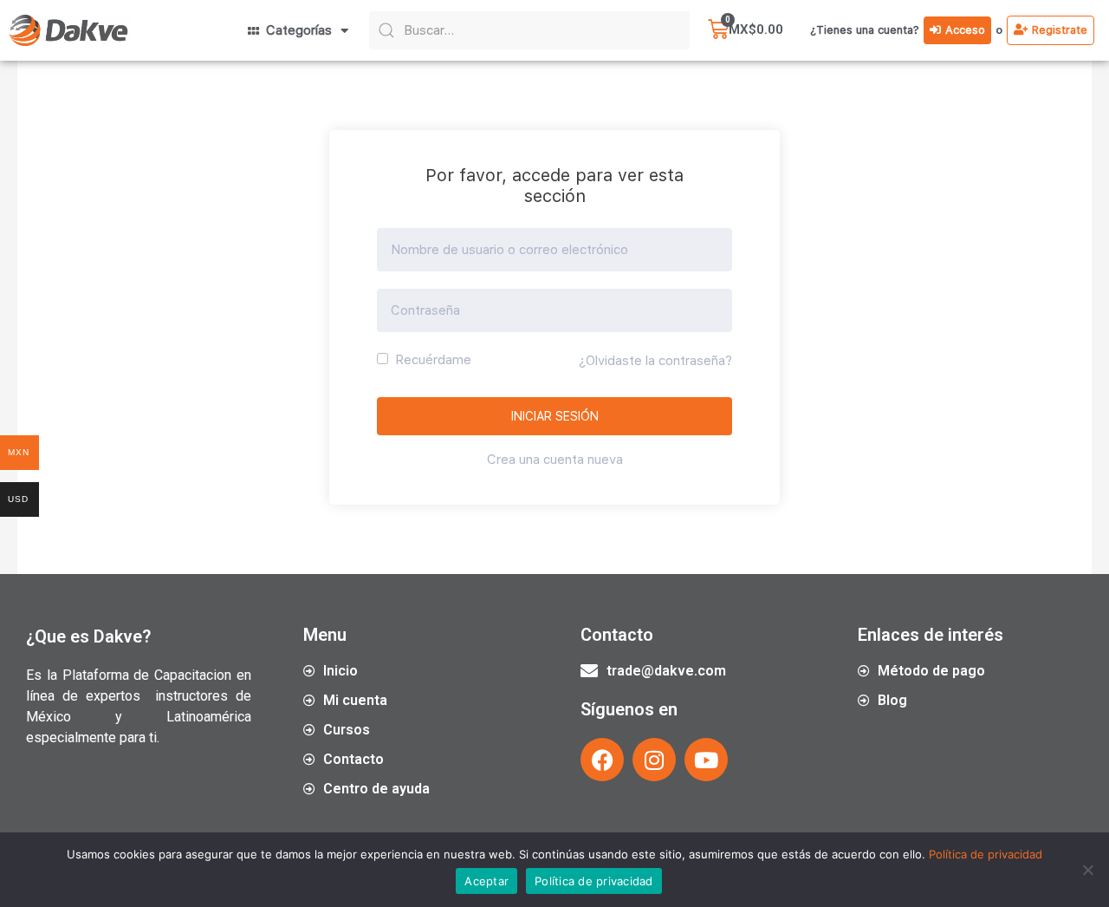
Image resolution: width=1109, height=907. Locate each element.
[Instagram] (654, 759)
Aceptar (486, 881)
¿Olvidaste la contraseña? (655, 361)
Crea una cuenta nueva (555, 459)
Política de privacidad (985, 854)
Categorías (295, 30)
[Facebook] (602, 759)
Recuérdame (431, 360)
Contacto (616, 634)
